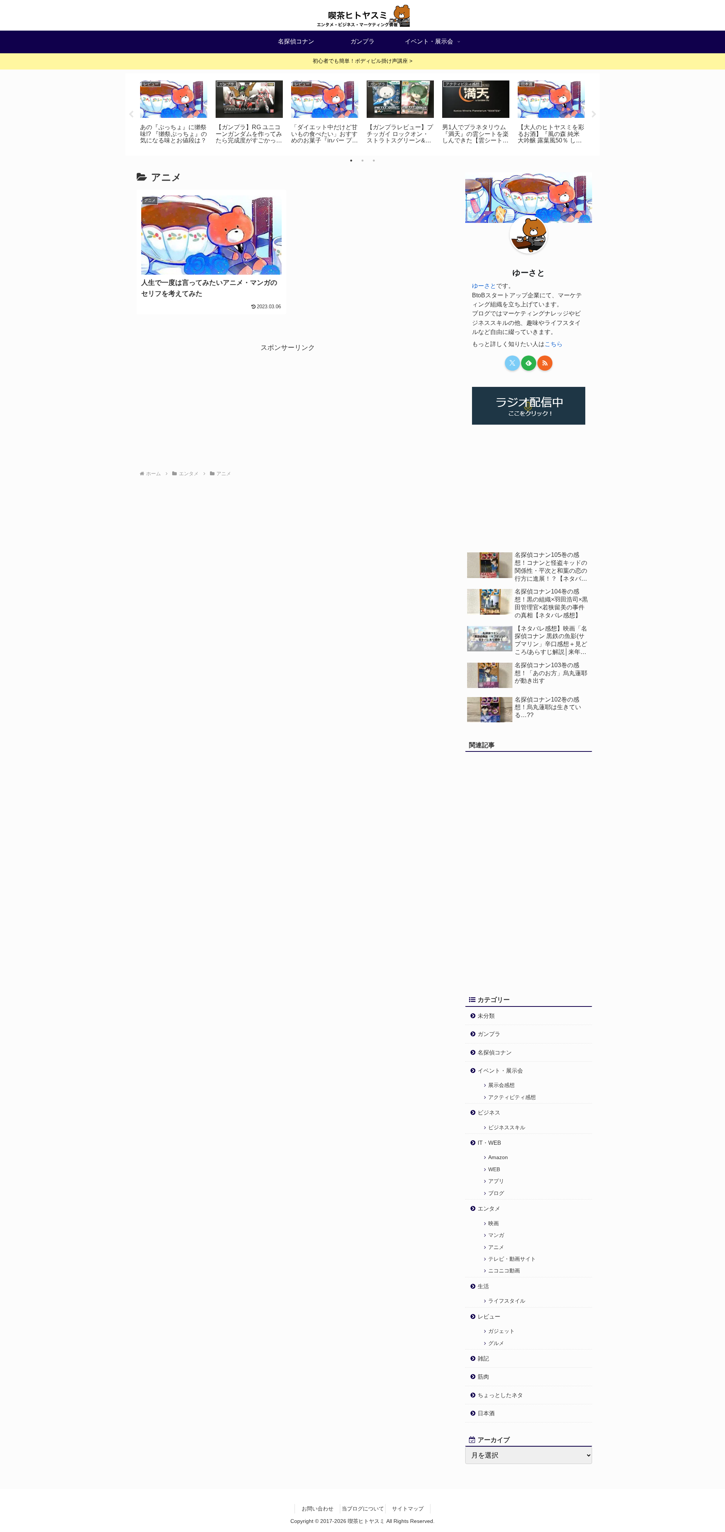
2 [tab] (362, 160)
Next (594, 114)
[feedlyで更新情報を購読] (528, 363)
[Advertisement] (288, 407)
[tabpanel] (173, 113)
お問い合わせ (317, 1509)
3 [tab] (374, 160)
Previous (131, 114)
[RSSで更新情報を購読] (544, 363)
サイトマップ (408, 1509)
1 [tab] (351, 160)
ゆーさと (528, 272)
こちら (554, 343)
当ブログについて (363, 1509)
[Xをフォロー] (512, 363)
